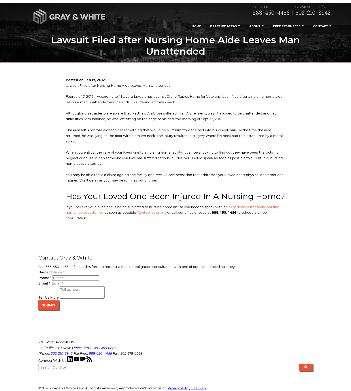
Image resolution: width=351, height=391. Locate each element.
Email (44, 283)
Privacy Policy (179, 388)
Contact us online (151, 213)
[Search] (306, 367)
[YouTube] (77, 361)
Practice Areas (223, 26)
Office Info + (82, 348)
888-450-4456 (271, 13)
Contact (320, 26)
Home (196, 26)
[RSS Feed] (89, 361)
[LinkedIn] (70, 361)
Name (44, 272)
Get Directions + (106, 348)
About (255, 26)
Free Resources (287, 26)
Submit (49, 305)
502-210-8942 (313, 13)
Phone (44, 278)
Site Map (198, 388)
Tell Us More (48, 297)
